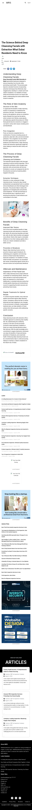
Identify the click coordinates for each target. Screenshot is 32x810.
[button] (25, 3)
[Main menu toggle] (3, 2)
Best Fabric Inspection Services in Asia (11, 572)
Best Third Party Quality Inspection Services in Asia (14, 527)
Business (8, 674)
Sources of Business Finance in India (11, 558)
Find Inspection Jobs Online (8, 575)
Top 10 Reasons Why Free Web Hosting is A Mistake (14, 555)
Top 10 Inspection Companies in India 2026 (12, 454)
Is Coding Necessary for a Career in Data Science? (14, 399)
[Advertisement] (16, 22)
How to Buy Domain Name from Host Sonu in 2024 (14, 548)
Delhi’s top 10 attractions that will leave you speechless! (16, 568)
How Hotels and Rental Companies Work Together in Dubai (16, 404)
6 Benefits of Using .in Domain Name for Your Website (15, 561)
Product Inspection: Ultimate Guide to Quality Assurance (16, 449)
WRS (8, 2)
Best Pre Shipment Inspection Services (11, 578)
